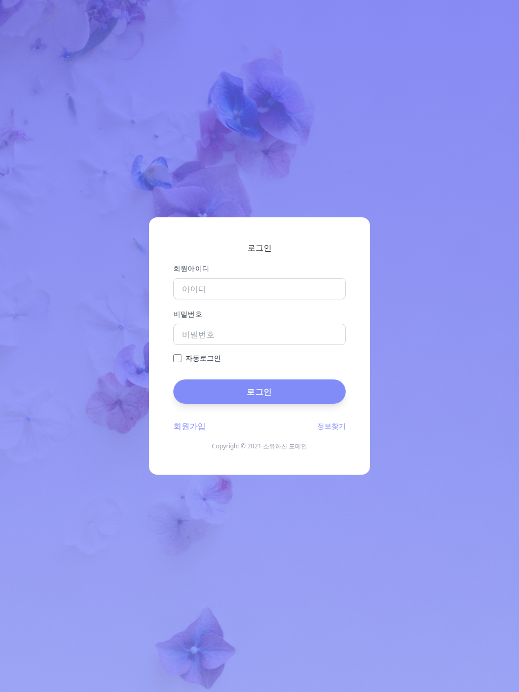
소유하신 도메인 (285, 446)
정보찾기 (331, 426)
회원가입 (189, 426)
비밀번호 (187, 314)
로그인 (259, 391)
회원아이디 (191, 268)
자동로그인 (203, 358)
